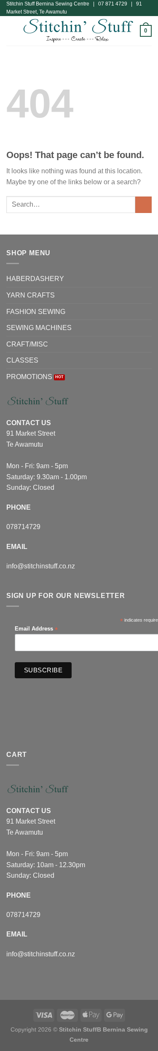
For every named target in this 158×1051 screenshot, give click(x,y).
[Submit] (143, 205)
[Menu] (11, 31)
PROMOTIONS (29, 376)
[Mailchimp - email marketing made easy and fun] (90, 685)
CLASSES (22, 360)
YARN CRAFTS (30, 295)
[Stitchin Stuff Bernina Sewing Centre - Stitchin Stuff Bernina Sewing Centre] (78, 31)
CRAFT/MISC (27, 344)
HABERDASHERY (35, 278)
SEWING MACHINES (39, 327)
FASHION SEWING (35, 311)
